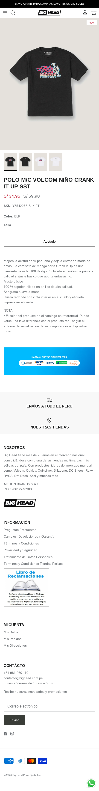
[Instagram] (12, 733)
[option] (49, 84)
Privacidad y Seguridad (20, 550)
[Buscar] (15, 13)
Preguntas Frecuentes (20, 530)
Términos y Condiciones (21, 543)
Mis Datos (11, 632)
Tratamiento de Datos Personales (28, 557)
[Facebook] (5, 733)
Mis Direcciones (15, 645)
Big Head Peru (20, 775)
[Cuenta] (84, 13)
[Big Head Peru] (49, 12)
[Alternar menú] (5, 13)
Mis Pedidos (12, 639)
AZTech (37, 775)
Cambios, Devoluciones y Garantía (29, 536)
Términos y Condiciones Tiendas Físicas (33, 563)
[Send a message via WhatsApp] (91, 783)
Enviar (14, 720)
